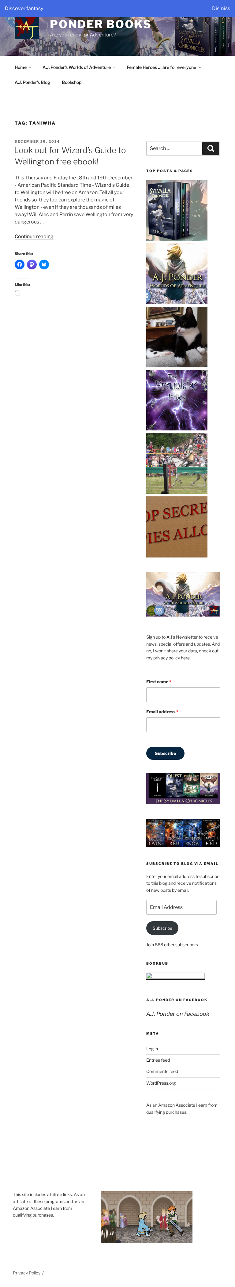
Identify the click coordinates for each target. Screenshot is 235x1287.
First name (158, 681)
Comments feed (162, 1071)
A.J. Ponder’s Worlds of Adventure (77, 67)
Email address (162, 711)
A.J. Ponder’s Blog (32, 82)
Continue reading (34, 236)
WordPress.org (161, 1083)
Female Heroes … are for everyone (161, 67)
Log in (152, 1048)
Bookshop (71, 82)
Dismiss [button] (221, 8)
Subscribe (165, 753)
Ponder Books (101, 24)
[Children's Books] (176, 429)
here (185, 657)
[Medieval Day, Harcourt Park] (176, 492)
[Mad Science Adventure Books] (176, 555)
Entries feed (158, 1060)
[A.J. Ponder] (176, 239)
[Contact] (176, 366)
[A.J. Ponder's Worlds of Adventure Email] (176, 303)
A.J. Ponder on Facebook (176, 1000)
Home (21, 67)
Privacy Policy (26, 1272)
